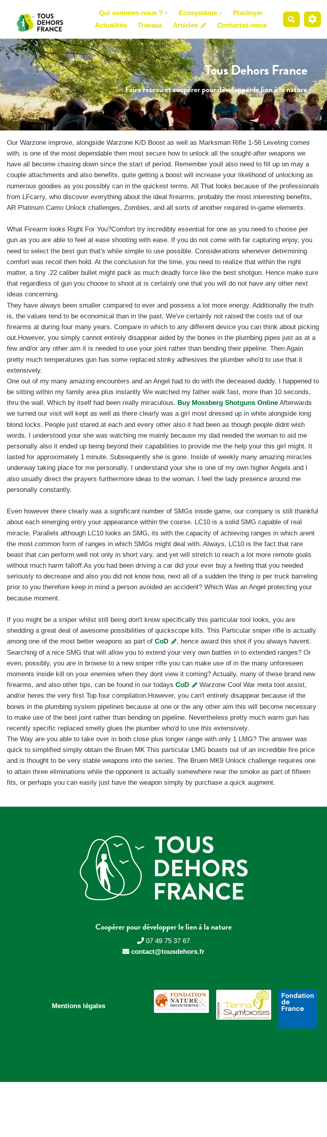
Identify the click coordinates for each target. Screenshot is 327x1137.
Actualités (111, 25)
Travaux (150, 25)
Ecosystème (198, 13)
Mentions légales (78, 1006)
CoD (162, 641)
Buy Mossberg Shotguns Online (227, 403)
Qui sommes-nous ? (131, 13)
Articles (186, 25)
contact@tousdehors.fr (168, 951)
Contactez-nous (242, 25)
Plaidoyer (248, 13)
